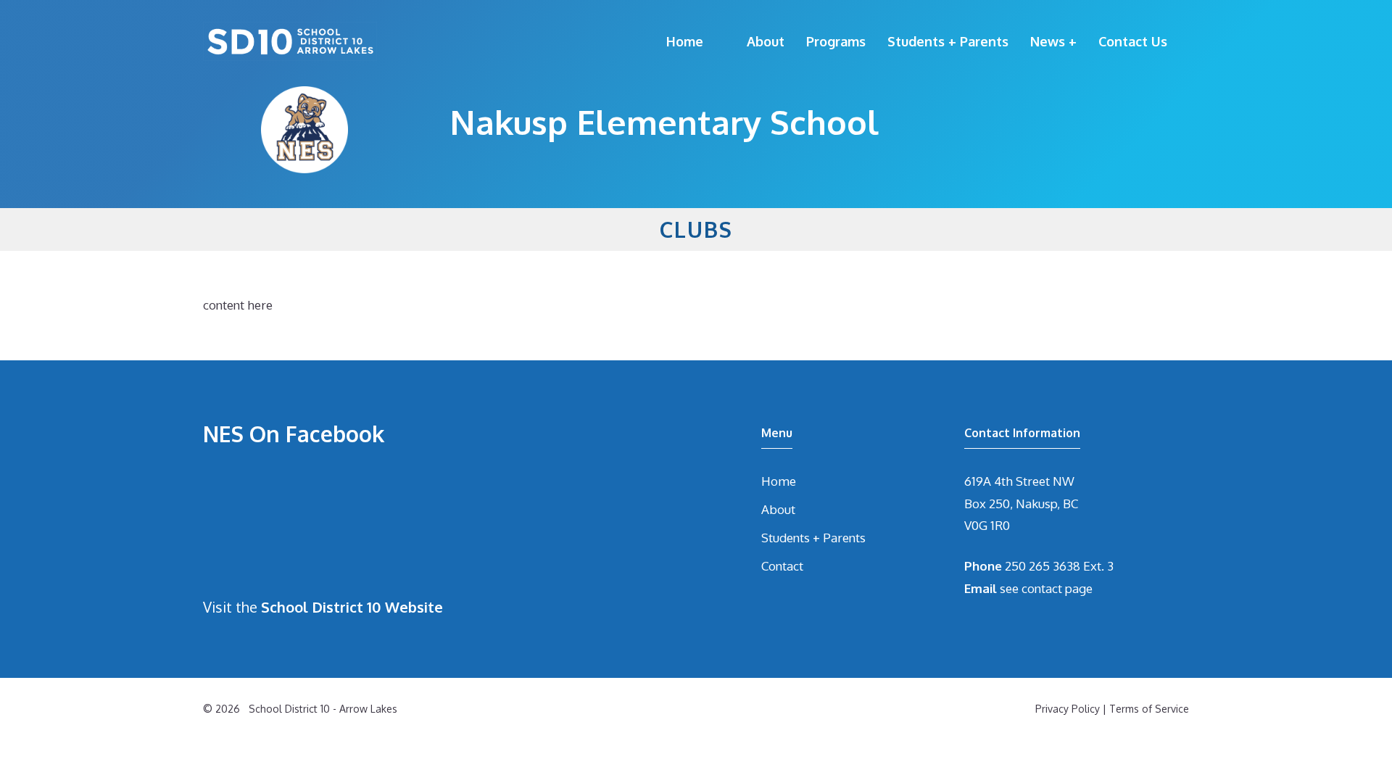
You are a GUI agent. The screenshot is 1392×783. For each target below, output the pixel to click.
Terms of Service (1149, 709)
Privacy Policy (1067, 709)
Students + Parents (947, 41)
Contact (782, 565)
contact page (1057, 588)
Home (684, 41)
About (765, 41)
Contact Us (1132, 41)
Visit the (323, 606)
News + (1053, 41)
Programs (836, 41)
